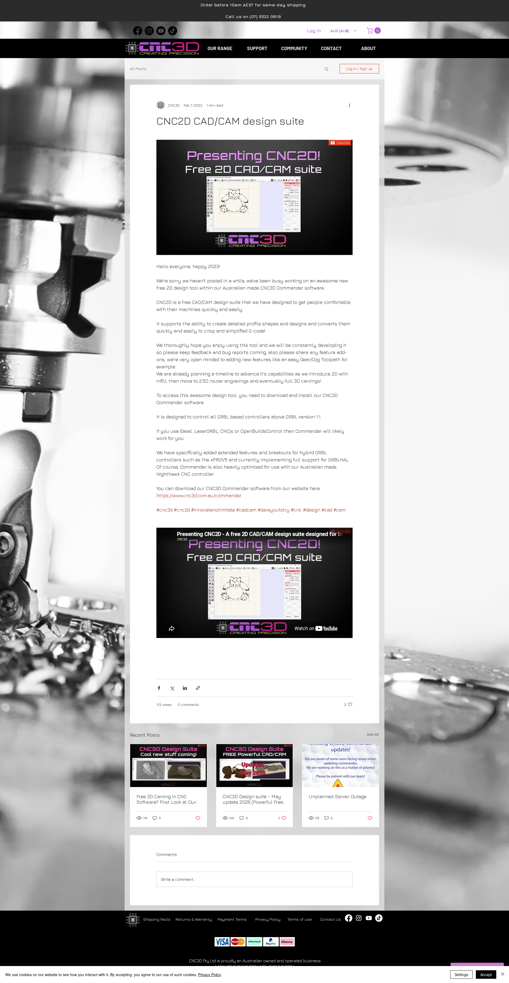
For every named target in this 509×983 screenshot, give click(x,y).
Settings (461, 974)
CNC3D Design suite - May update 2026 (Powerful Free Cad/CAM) (253, 799)
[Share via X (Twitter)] (171, 688)
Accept (486, 974)
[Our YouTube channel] (368, 918)
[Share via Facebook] (158, 688)
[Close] (502, 974)
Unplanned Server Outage (337, 796)
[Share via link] (197, 688)
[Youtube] (160, 30)
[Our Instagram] (358, 918)
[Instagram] (149, 30)
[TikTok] (172, 30)
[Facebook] (137, 30)
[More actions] (349, 105)
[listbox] (343, 30)
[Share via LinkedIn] (184, 688)
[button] (343, 30)
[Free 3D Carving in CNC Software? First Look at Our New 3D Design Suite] (168, 765)
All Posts (138, 68)
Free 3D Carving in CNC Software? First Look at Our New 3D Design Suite (166, 799)
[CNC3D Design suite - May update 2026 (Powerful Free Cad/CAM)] (254, 765)
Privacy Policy (209, 974)
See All (373, 734)
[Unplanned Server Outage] (340, 765)
